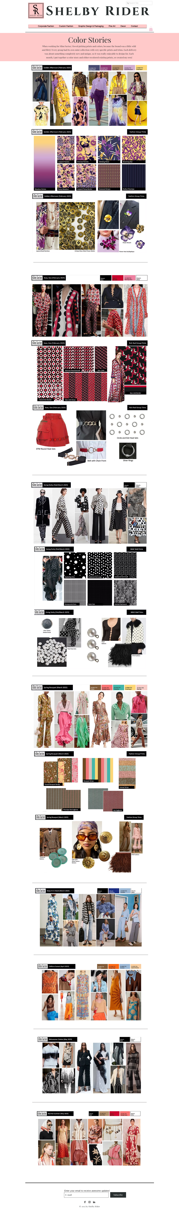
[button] (151, 29)
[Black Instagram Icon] (89, 1202)
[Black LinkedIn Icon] (94, 1202)
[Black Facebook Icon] (84, 1202)
